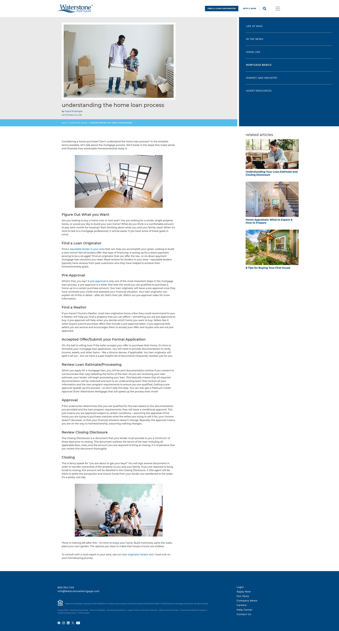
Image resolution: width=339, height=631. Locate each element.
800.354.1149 (66, 587)
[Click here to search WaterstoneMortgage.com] (264, 8)
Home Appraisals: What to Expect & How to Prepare (269, 221)
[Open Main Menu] (278, 8)
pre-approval (98, 281)
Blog (64, 123)
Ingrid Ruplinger (74, 111)
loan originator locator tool (137, 554)
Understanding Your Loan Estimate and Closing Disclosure (272, 173)
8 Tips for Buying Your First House (268, 267)
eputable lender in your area (88, 249)
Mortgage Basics (79, 123)
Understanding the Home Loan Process (111, 123)
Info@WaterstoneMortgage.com (79, 591)
